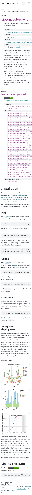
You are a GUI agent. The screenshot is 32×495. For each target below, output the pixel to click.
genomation (17, 47)
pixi (19, 195)
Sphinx (13, 490)
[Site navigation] (3, 3)
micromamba (5, 197)
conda (23, 195)
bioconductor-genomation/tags (14, 318)
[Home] (3, 9)
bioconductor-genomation (16, 42)
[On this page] (29, 3)
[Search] (23, 3)
